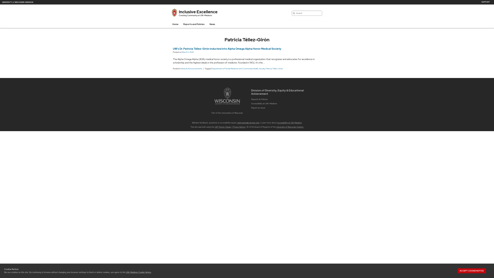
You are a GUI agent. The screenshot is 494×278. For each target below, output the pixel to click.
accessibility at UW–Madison (289, 122)
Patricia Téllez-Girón (274, 68)
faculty (262, 68)
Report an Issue (258, 108)
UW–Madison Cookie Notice (138, 272)
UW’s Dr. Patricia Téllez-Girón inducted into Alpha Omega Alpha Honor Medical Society (227, 48)
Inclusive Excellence (198, 12)
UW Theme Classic (223, 127)
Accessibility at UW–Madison (264, 103)
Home (175, 24)
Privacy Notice (239, 127)
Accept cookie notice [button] (472, 271)
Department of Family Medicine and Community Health (235, 68)
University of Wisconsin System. (290, 127)
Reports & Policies (259, 99)
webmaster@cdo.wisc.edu (248, 122)
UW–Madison (17, 2)
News (212, 24)
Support (486, 2)
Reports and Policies (194, 24)
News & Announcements (191, 68)
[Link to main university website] (227, 104)
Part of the (227, 113)
